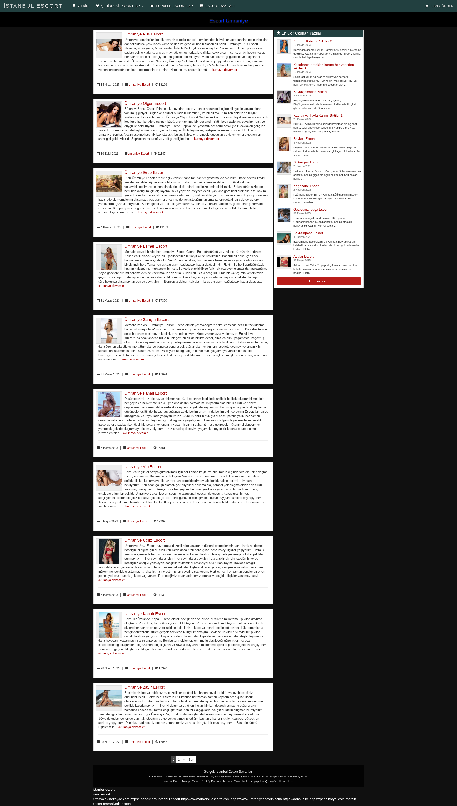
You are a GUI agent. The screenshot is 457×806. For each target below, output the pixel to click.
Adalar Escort (303, 256)
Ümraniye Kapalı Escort (145, 614)
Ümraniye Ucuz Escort (144, 540)
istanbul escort (104, 789)
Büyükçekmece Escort (310, 92)
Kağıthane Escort (306, 186)
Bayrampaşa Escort (308, 233)
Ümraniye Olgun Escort (145, 103)
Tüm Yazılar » (318, 281)
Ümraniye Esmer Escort (145, 246)
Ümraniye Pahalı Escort (145, 393)
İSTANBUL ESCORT (33, 6)
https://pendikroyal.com (327, 799)
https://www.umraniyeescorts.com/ (256, 799)
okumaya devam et (224, 69)
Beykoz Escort (304, 139)
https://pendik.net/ (143, 799)
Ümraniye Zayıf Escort (144, 687)
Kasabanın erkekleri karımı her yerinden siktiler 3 (323, 66)
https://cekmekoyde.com (111, 799)
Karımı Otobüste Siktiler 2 (312, 41)
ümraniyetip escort (117, 804)
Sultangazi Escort (306, 162)
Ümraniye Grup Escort (144, 172)
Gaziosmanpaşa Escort (310, 209)
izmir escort (101, 794)
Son (191, 759)
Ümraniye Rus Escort (143, 34)
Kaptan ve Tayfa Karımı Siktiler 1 (318, 115)
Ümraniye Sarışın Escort (146, 319)
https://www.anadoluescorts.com (205, 799)
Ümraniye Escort (139, 84)
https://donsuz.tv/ (296, 799)
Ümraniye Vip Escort (142, 467)
